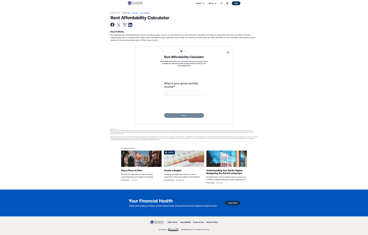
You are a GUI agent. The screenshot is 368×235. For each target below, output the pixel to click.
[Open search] (221, 3)
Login (236, 3)
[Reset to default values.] (227, 53)
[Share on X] (118, 25)
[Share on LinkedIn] (130, 25)
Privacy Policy (212, 221)
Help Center (173, 221)
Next (184, 115)
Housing (136, 13)
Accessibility (185, 221)
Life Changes (147, 13)
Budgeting (127, 13)
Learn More (232, 201)
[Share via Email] (125, 25)
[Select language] (227, 3)
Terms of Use (198, 221)
